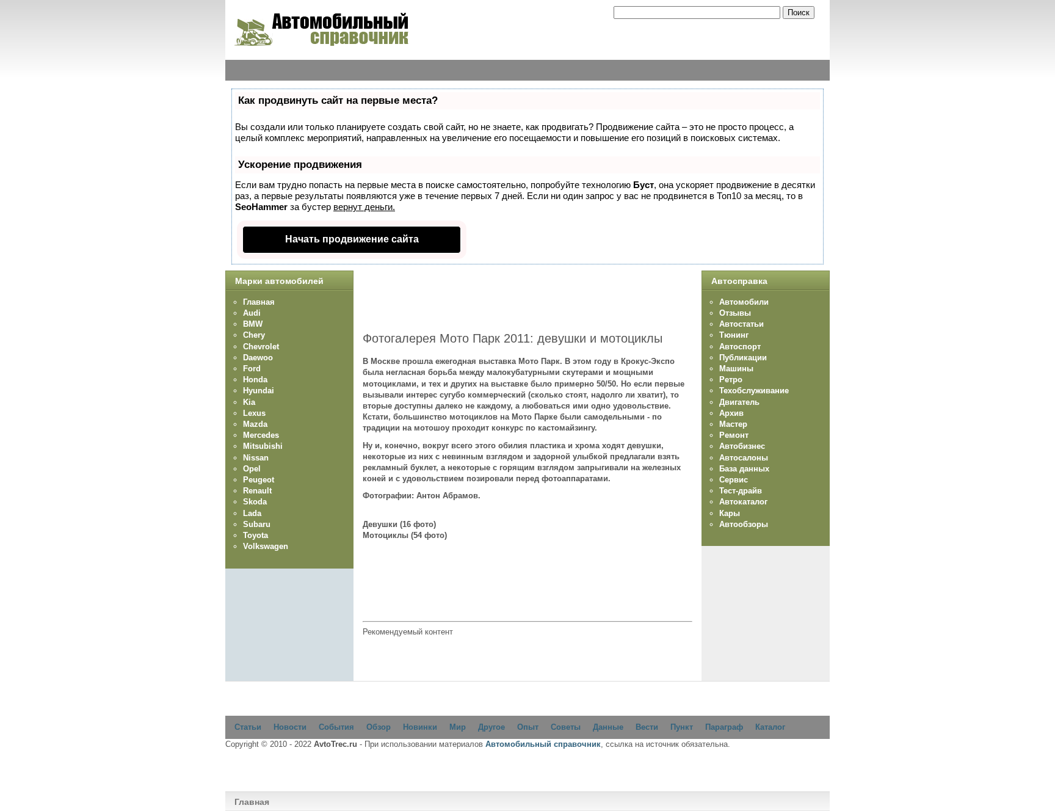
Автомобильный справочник (543, 744)
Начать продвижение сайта (352, 239)
